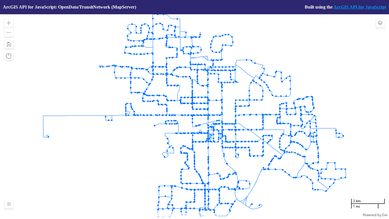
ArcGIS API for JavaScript (359, 7)
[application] (194, 115)
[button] (8, 23)
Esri (385, 215)
